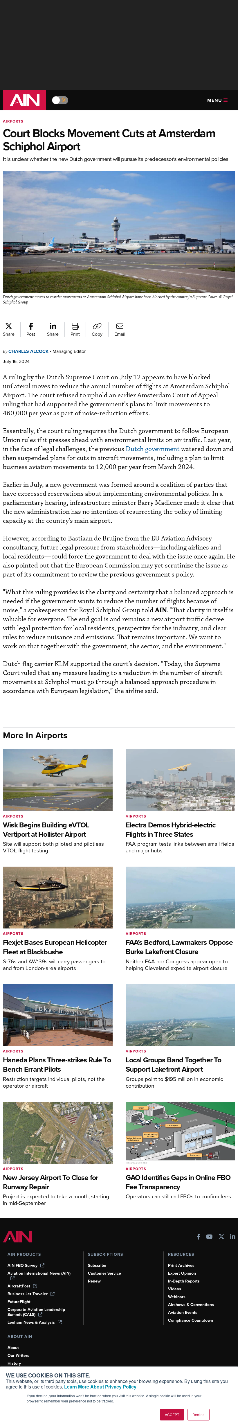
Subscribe (97, 1265)
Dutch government (153, 449)
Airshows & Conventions (191, 1304)
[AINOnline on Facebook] (199, 1237)
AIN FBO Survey (22, 1265)
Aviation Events (182, 1312)
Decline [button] (198, 1414)
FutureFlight (19, 1301)
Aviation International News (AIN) (39, 1273)
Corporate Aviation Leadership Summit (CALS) (36, 1312)
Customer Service (104, 1273)
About (13, 1347)
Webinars (176, 1296)
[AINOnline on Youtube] (209, 1237)
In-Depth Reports (184, 1281)
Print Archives (181, 1265)
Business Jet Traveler (28, 1294)
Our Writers (18, 1355)
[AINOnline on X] (221, 1237)
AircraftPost (19, 1286)
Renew (94, 1281)
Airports (13, 121)
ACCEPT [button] (172, 1414)
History (14, 1363)
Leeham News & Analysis (31, 1322)
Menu (214, 100)
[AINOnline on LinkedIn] (232, 1237)
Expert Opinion (182, 1273)
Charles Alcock (28, 351)
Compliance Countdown (190, 1320)
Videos (174, 1289)
